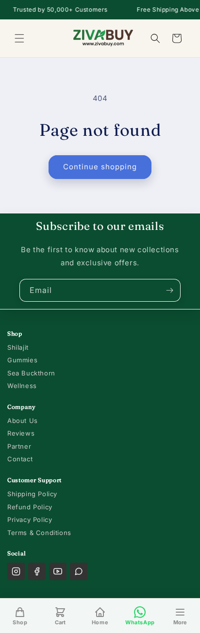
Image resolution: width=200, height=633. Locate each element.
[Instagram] (16, 571)
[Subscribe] (169, 290)
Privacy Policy (29, 519)
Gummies (22, 360)
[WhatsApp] (78, 571)
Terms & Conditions (39, 532)
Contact (20, 459)
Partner (19, 446)
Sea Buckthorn (31, 373)
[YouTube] (58, 571)
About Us (22, 420)
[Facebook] (37, 571)
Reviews (20, 433)
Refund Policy (29, 507)
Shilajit (18, 347)
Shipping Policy (32, 494)
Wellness (22, 386)
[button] (19, 38)
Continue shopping (100, 166)
